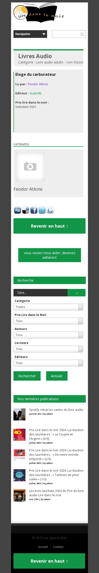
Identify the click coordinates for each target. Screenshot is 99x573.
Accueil (43, 547)
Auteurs (21, 329)
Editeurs (21, 357)
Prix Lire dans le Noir (31, 315)
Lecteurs (21, 343)
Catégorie (22, 301)
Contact (58, 547)
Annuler (57, 376)
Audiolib (36, 93)
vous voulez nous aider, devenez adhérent (49, 255)
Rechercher (27, 376)
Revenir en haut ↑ (49, 226)
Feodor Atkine (38, 84)
